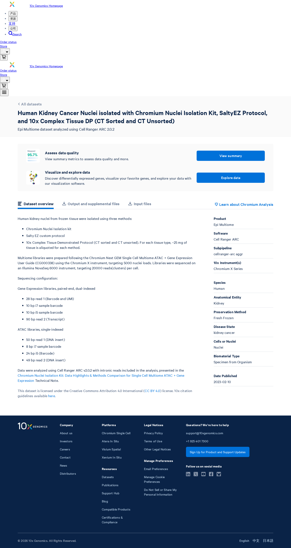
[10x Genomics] (32, 473)
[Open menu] (4, 92)
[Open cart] (4, 57)
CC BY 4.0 (152, 390)
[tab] (36, 204)
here (51, 395)
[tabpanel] (145, 307)
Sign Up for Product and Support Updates (218, 452)
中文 (256, 540)
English (244, 540)
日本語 (268, 540)
